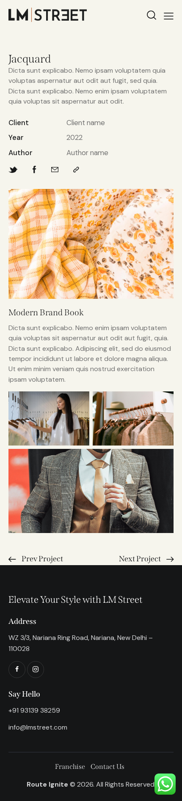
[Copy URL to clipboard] (76, 169)
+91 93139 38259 (34, 710)
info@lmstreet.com (37, 727)
